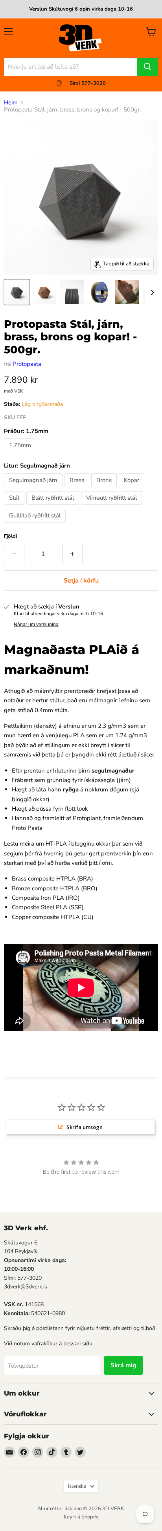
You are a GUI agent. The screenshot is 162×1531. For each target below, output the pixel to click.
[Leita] (147, 67)
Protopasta (27, 364)
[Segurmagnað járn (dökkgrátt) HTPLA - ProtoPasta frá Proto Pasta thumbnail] (16, 292)
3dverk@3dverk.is (25, 1286)
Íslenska (77, 1486)
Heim (11, 102)
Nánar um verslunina (36, 624)
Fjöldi (10, 536)
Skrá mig (123, 1365)
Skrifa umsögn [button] (84, 1127)
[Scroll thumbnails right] (151, 292)
